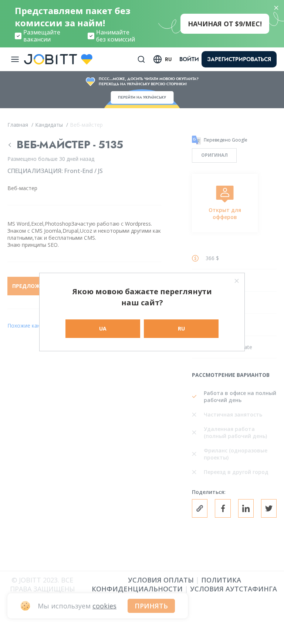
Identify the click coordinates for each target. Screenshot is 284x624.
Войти (189, 59)
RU (181, 328)
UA (102, 328)
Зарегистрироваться (239, 59)
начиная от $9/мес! (225, 23)
